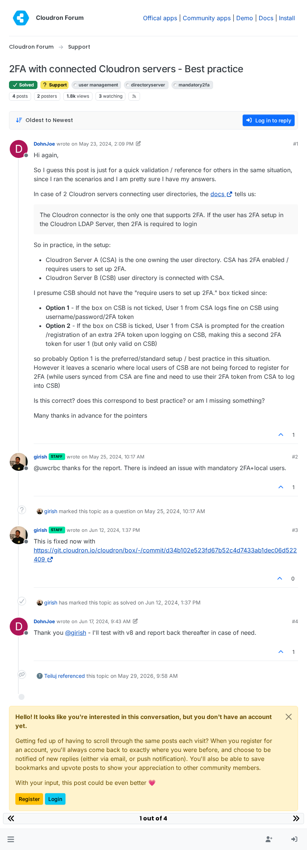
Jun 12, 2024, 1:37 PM (114, 530)
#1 (295, 144)
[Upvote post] (281, 435)
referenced (71, 676)
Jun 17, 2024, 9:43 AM (105, 621)
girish (40, 457)
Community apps (207, 18)
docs (217, 194)
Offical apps (160, 18)
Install (287, 18)
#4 (295, 621)
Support (57, 85)
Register (29, 799)
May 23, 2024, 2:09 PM (106, 144)
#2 (295, 457)
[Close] (289, 716)
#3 (295, 530)
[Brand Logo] (21, 18)
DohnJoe (44, 144)
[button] (10, 839)
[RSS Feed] (134, 96)
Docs (266, 18)
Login (55, 799)
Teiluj (50, 676)
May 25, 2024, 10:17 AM (117, 457)
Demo (244, 18)
